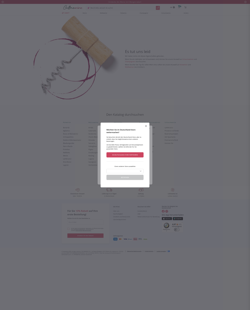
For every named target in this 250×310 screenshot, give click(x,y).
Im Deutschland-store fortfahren (125, 155)
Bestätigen (125, 177)
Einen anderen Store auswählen (125, 166)
